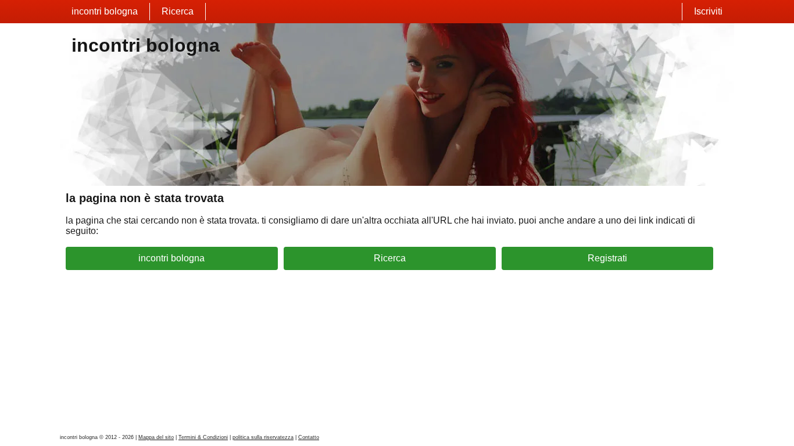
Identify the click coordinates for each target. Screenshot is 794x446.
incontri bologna (104, 11)
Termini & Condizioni (203, 437)
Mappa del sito (156, 437)
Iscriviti (708, 11)
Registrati (607, 258)
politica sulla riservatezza (263, 437)
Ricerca (178, 11)
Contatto (308, 437)
